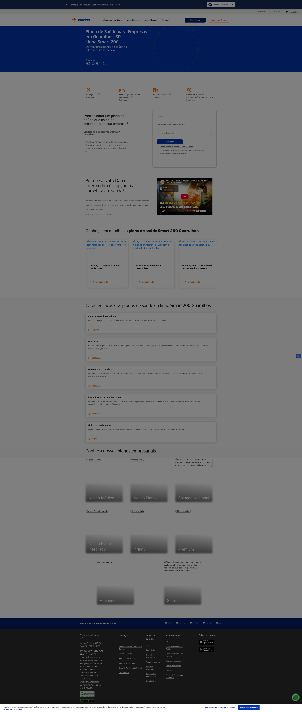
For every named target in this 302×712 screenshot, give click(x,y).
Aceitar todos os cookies (249, 707)
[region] (151, 708)
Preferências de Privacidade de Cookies (220, 707)
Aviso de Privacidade (14, 709)
